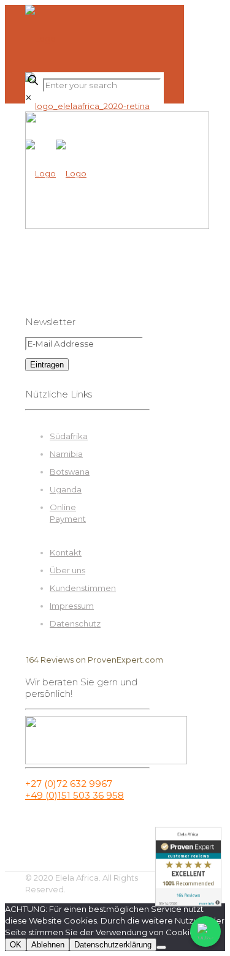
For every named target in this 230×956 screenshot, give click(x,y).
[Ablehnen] (161, 947)
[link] (28, 97)
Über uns (67, 570)
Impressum (72, 606)
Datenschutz (75, 623)
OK (15, 944)
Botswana (70, 471)
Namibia (66, 454)
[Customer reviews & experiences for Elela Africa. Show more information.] (188, 866)
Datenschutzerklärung (112, 944)
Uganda (66, 489)
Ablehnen (47, 944)
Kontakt (66, 552)
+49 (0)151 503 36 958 (74, 795)
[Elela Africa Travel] (87, 106)
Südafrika (69, 436)
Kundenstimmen (83, 588)
